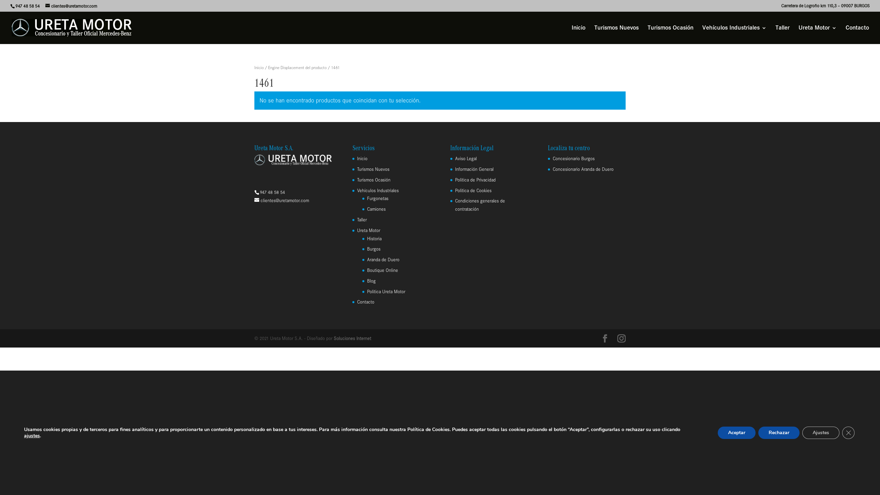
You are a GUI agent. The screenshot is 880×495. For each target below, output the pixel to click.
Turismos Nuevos (616, 28)
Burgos (374, 249)
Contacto (857, 28)
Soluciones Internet (352, 338)
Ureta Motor (814, 28)
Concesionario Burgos (574, 159)
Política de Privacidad (475, 180)
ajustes (32, 436)
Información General (474, 169)
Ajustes (821, 432)
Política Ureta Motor (386, 292)
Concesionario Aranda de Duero (583, 169)
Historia (374, 239)
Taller (783, 28)
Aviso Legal (466, 159)
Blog (371, 281)
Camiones (376, 209)
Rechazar (779, 432)
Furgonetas (377, 198)
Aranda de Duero (383, 260)
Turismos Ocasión (670, 28)
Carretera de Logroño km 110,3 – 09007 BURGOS (825, 5)
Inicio (578, 28)
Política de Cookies (473, 191)
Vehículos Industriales (731, 28)
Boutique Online (382, 270)
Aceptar (736, 432)
